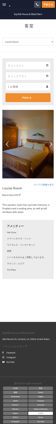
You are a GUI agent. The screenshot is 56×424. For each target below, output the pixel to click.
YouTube (10, 362)
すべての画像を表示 (44, 184)
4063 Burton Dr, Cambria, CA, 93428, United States (26, 339)
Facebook (10, 352)
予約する (27, 97)
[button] (6, 144)
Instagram (11, 357)
